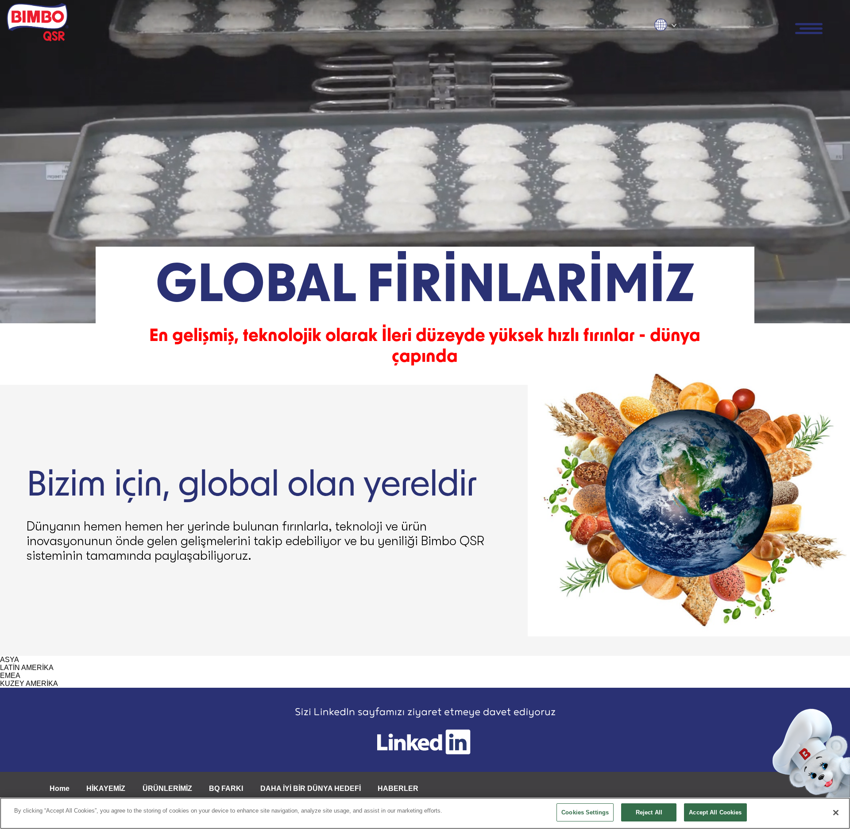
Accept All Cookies (715, 812)
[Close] (836, 812)
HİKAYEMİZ (105, 788)
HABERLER (398, 788)
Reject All (649, 812)
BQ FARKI (226, 788)
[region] (425, 813)
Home (60, 788)
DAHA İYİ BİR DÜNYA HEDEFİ (310, 788)
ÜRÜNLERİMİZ (167, 788)
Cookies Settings (585, 812)
